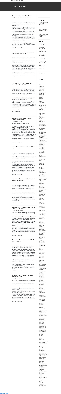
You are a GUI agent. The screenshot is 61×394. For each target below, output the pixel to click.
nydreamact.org (41, 109)
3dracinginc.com (41, 209)
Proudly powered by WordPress (4, 393)
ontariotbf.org (40, 106)
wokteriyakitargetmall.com (42, 175)
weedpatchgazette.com (42, 159)
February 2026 (41, 48)
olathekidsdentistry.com (42, 164)
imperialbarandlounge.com (42, 147)
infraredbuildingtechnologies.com (43, 135)
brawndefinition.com (41, 219)
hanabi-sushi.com (41, 335)
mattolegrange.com (41, 251)
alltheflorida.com (41, 362)
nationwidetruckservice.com (42, 271)
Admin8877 (21, 86)
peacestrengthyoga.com (42, 314)
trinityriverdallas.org (41, 188)
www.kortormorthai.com (42, 317)
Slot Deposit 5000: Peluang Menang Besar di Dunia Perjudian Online (23, 208)
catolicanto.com (41, 186)
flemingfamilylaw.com (41, 373)
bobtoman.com (41, 116)
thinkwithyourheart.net (42, 149)
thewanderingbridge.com (42, 241)
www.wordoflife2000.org (42, 151)
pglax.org (40, 261)
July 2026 (40, 44)
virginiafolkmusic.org (41, 183)
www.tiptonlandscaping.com (42, 331)
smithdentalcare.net (41, 384)
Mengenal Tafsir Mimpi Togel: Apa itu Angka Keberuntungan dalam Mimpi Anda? (43, 27)
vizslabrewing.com (41, 157)
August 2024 (41, 65)
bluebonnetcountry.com (42, 113)
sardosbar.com (41, 154)
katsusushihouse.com (41, 228)
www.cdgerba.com (41, 352)
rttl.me (39, 381)
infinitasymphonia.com (41, 227)
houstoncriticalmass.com (42, 210)
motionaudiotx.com (41, 380)
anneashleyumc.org (41, 319)
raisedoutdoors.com (41, 148)
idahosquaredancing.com (42, 152)
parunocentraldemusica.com (42, 353)
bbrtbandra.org (41, 112)
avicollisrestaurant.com (42, 277)
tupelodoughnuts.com (41, 163)
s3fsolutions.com (41, 139)
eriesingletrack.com (41, 161)
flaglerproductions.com (42, 218)
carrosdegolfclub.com (41, 137)
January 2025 (41, 58)
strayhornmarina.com (41, 217)
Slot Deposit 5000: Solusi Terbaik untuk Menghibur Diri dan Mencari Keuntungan (22, 16)
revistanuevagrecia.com (42, 232)
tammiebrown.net (41, 249)
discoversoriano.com (41, 205)
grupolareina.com (41, 129)
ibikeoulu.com (40, 238)
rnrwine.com (40, 374)
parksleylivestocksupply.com (42, 193)
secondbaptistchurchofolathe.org (43, 377)
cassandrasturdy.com (41, 202)
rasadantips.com (41, 96)
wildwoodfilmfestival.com (42, 124)
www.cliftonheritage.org (42, 328)
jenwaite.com (40, 370)
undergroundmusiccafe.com (42, 385)
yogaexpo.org (40, 191)
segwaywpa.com (41, 294)
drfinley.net (40, 372)
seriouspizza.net (41, 288)
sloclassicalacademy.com (42, 215)
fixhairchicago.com (41, 284)
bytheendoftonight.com (42, 199)
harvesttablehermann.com (42, 136)
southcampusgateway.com (42, 122)
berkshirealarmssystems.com (42, 156)
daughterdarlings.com (41, 90)
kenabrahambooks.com (42, 223)
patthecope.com (41, 286)
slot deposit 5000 (20, 47)
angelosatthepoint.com (42, 281)
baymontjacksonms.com (42, 259)
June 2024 (40, 68)
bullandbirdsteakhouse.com (42, 326)
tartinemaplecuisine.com (42, 245)
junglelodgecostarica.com (42, 252)
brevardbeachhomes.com (42, 140)
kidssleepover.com (41, 100)
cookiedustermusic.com (42, 267)
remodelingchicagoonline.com (42, 329)
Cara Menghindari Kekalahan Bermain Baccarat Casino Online (43, 30)
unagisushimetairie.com (42, 110)
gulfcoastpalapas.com (41, 295)
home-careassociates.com (42, 192)
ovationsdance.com (41, 184)
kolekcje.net (40, 185)
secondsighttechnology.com (42, 172)
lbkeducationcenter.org (42, 187)
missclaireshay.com (41, 86)
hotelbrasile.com (41, 126)
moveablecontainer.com (42, 128)
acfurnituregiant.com (41, 94)
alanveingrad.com (41, 255)
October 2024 (41, 62)
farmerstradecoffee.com (42, 300)
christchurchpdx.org (41, 222)
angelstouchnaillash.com (42, 168)
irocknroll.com (40, 150)
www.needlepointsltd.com (42, 325)
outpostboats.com (41, 198)
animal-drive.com (41, 290)
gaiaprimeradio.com (41, 248)
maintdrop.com (41, 115)
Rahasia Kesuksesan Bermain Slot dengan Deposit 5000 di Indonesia (22, 119)
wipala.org (40, 196)
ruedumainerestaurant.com (42, 230)
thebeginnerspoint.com (42, 206)
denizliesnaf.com (41, 285)
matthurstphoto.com (41, 361)
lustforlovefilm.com (41, 225)
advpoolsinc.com (41, 280)
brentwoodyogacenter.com (42, 330)
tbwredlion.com (41, 356)
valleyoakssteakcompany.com (42, 282)
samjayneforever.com (41, 360)
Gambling (15, 47)
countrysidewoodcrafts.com (42, 104)
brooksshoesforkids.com (42, 292)
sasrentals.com (41, 171)
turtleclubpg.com (41, 272)
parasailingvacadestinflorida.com (43, 365)
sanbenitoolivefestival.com (42, 203)
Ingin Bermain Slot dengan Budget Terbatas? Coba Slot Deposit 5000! (23, 179)
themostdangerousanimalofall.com (43, 211)
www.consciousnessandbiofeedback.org (44, 341)
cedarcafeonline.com (41, 93)
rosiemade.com (41, 162)
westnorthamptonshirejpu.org (42, 125)
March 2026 (41, 47)
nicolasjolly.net (41, 226)
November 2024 (41, 61)
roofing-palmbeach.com (42, 143)
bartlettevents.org (41, 127)
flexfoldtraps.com (41, 316)
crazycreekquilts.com (41, 220)
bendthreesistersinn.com (42, 265)
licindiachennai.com (41, 89)
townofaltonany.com (41, 260)
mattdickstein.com (41, 303)
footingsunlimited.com (41, 321)
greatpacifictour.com (41, 273)
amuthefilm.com (41, 224)
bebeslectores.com (41, 133)
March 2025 (41, 55)
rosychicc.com (40, 197)
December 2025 (41, 51)
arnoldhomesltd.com (41, 145)
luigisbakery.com (41, 334)
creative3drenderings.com (42, 299)
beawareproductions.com (42, 236)
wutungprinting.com (41, 257)
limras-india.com (41, 87)
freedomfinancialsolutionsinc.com (43, 315)
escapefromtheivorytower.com (42, 141)
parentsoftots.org (41, 298)
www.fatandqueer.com (41, 318)
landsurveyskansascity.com (42, 320)
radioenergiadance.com (42, 119)
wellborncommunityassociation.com (43, 123)
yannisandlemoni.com (41, 158)
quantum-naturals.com (41, 358)
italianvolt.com (40, 155)
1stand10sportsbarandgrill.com (43, 166)
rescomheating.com (41, 382)
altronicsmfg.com (41, 98)
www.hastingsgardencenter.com (43, 343)
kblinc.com (40, 160)
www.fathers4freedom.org (42, 311)
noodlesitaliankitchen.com (42, 108)
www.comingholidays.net (42, 207)
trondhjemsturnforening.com (42, 355)
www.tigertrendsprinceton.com (43, 310)
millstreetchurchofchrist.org (42, 364)
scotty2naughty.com (41, 234)
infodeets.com (40, 91)
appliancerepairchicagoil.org (42, 105)
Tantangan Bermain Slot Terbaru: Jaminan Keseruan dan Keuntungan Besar (43, 23)
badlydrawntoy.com (41, 304)
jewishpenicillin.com (41, 180)
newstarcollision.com (41, 170)
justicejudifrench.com (41, 240)
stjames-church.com (41, 233)
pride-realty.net (41, 366)
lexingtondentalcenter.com (42, 176)
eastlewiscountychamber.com (42, 213)
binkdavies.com (41, 221)
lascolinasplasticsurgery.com (42, 327)
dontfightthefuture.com (42, 144)
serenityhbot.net (41, 307)
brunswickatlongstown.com (42, 244)
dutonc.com (40, 250)
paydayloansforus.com (41, 102)
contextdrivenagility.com (42, 237)
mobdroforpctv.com (41, 201)
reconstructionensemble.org (42, 268)
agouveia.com (40, 376)
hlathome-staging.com (41, 174)
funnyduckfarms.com (41, 369)
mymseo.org (40, 378)
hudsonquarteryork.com (42, 351)
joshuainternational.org (42, 308)
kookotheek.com (41, 120)
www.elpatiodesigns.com (42, 350)
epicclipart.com (41, 114)
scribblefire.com (41, 190)
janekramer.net (41, 246)
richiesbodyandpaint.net (42, 88)
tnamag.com (40, 291)
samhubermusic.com (41, 386)
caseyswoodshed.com (41, 283)
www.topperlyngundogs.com (42, 312)
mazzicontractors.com (41, 346)
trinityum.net (40, 345)
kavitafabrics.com (41, 269)
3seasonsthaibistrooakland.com (43, 189)
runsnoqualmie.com (41, 322)
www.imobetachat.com (41, 302)
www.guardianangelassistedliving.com (43, 354)
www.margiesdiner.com (42, 324)
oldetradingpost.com (41, 131)
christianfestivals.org (41, 253)
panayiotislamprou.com (42, 121)
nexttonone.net (41, 306)
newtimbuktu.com (41, 97)
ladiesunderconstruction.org (42, 132)
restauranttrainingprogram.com (43, 178)
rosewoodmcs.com (41, 339)
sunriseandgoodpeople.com (42, 263)
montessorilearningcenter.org (42, 359)
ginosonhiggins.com (41, 256)
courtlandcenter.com (41, 275)
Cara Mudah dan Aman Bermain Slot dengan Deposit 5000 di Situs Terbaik (23, 52)
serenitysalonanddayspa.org (42, 92)
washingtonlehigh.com (41, 333)
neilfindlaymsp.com (41, 276)
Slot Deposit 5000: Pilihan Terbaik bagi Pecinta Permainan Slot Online (22, 84)
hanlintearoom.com (41, 368)
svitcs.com (40, 287)
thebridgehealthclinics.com (42, 296)
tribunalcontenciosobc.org (42, 214)
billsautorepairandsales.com (42, 357)
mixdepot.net (40, 338)
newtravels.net (41, 101)
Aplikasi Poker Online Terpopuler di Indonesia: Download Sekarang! (43, 35)
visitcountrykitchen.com (42, 254)
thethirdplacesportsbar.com (42, 347)
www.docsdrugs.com (41, 323)
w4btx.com (40, 167)
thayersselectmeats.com (42, 293)
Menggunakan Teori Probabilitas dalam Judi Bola (43, 32)
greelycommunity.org (41, 229)
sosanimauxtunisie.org (41, 117)
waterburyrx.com (41, 279)
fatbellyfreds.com (41, 349)
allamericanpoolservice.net (42, 179)
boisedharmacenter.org (42, 194)
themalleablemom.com (41, 242)
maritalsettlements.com (42, 258)
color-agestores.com (41, 195)
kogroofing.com (41, 118)
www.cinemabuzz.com (41, 337)
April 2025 (40, 54)
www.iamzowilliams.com (42, 342)
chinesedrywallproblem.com (42, 264)
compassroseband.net (41, 289)
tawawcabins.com (41, 153)
